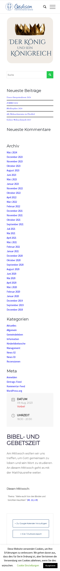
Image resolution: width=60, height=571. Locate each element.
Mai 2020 (11, 278)
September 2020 (15, 264)
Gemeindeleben (15, 334)
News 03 (11, 357)
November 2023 (15, 161)
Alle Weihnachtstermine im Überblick (21, 114)
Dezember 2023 (15, 157)
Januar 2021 (13, 251)
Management (13, 348)
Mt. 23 (30, 500)
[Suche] (43, 6)
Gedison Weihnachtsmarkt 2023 (19, 119)
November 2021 (15, 215)
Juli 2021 (11, 228)
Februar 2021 (13, 246)
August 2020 (13, 269)
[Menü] (51, 6)
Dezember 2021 (15, 210)
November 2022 (15, 188)
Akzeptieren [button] (50, 565)
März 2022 (12, 201)
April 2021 (11, 237)
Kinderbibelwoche (16, 343)
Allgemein (12, 330)
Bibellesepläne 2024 (14, 108)
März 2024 (12, 152)
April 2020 (11, 282)
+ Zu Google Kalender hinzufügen (31, 523)
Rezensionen (13, 361)
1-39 (35, 500)
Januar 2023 (13, 183)
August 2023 (13, 170)
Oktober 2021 (13, 219)
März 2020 (12, 287)
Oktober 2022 (13, 192)
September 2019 (15, 305)
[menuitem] (43, 6)
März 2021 (12, 242)
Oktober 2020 (13, 260)
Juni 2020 (11, 273)
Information (13, 339)
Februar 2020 (13, 291)
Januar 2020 (13, 296)
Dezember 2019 (15, 300)
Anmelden (12, 377)
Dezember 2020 (15, 255)
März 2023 (12, 179)
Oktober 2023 (13, 165)
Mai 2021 (11, 233)
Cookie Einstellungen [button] (28, 565)
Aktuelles (11, 325)
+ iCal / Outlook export (31, 534)
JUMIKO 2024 (12, 103)
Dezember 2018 (15, 309)
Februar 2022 (13, 206)
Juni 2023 (11, 174)
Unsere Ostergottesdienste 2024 (19, 97)
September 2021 (15, 224)
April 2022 (11, 197)
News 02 (11, 352)
